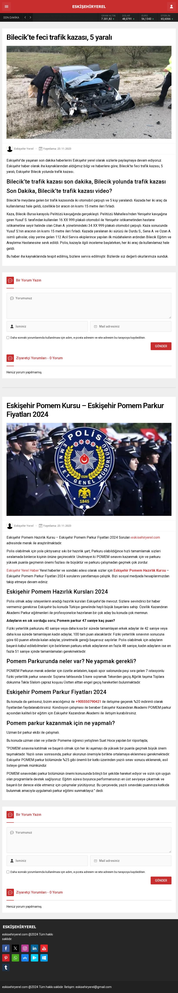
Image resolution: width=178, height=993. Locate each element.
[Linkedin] (34, 948)
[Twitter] (15, 948)
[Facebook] (6, 948)
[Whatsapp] (15, 958)
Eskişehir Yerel (23, 148)
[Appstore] (25, 958)
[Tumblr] (6, 967)
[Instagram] (25, 948)
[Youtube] (44, 948)
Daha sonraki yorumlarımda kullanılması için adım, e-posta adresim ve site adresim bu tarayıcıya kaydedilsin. (77, 337)
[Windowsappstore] (44, 958)
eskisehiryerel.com (145, 537)
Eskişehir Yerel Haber (23, 570)
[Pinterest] (6, 958)
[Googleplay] (34, 958)
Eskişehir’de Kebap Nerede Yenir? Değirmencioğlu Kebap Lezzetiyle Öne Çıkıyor (66, 17)
